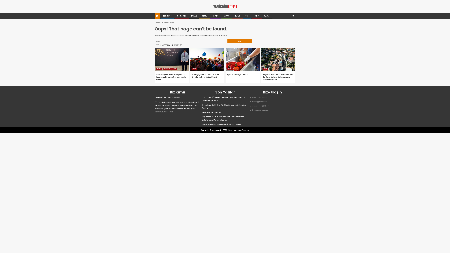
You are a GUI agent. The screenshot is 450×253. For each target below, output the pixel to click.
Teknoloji (167, 16)
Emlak (194, 16)
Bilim (159, 68)
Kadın (256, 16)
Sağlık (267, 16)
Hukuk (237, 16)
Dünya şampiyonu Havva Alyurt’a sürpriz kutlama (221, 124)
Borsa (204, 16)
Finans (215, 16)
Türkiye (167, 68)
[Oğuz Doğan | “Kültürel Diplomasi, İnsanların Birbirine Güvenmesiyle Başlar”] (172, 59)
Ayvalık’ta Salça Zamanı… (238, 74)
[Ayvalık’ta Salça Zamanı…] (243, 59)
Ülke (174, 68)
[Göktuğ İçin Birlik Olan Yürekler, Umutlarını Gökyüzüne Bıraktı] (207, 59)
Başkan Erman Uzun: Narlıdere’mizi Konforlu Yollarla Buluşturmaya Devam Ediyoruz (278, 77)
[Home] (157, 16)
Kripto (226, 16)
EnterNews (232, 130)
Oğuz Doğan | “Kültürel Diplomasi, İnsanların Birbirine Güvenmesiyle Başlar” (171, 77)
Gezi (247, 16)
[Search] (293, 16)
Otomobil (181, 16)
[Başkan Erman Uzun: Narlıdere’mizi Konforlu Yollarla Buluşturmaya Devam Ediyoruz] (278, 59)
